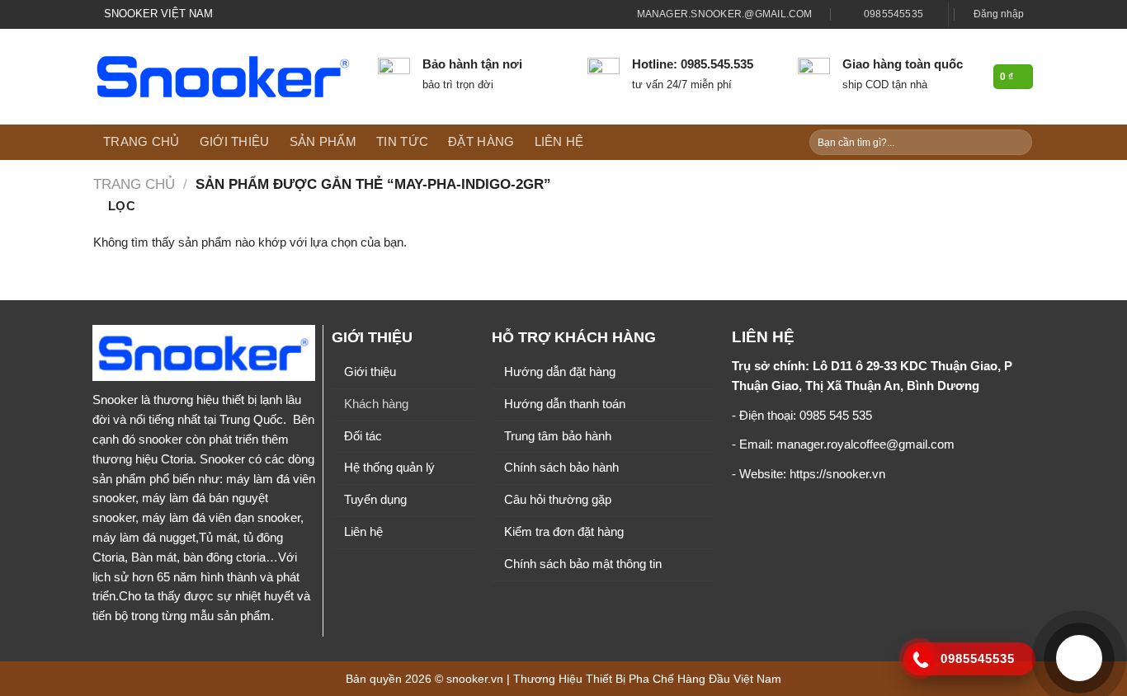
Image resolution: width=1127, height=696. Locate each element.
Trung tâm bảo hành (557, 436)
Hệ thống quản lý (389, 467)
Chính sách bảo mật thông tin (583, 564)
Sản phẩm (323, 141)
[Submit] (1017, 142)
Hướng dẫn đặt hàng (559, 372)
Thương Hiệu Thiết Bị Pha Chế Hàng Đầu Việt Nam (647, 678)
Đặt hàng (481, 141)
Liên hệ (559, 141)
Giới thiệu (235, 141)
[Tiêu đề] (920, 659)
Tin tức (402, 141)
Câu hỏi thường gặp (557, 499)
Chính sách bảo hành (561, 467)
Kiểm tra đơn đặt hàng (564, 531)
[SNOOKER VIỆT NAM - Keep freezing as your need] (223, 76)
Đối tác (363, 436)
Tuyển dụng (375, 499)
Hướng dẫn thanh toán (564, 404)
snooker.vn (474, 678)
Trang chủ (141, 141)
